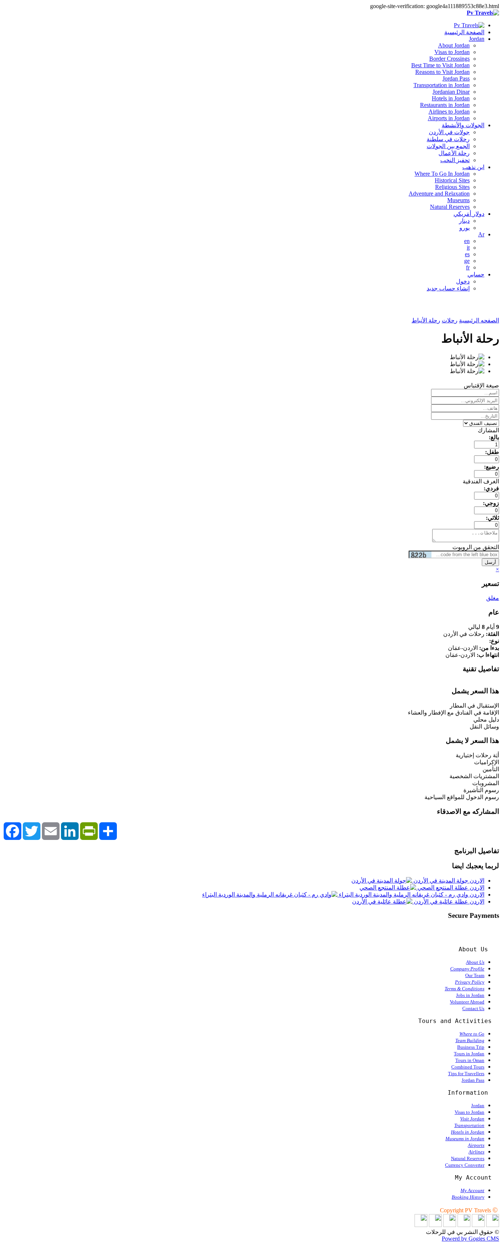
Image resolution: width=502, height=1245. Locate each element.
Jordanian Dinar (451, 92)
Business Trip (470, 1047)
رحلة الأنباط (426, 320)
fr (468, 267)
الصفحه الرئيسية (479, 320)
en (467, 241)
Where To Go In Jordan (442, 174)
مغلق (492, 598)
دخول (463, 281)
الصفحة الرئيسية (464, 32)
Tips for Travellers (466, 1073)
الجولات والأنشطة (463, 125)
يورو (464, 228)
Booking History (468, 1197)
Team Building (469, 1040)
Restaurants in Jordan (445, 105)
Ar (481, 234)
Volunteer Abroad (467, 1002)
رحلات (450, 320)
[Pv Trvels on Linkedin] (492, 1225)
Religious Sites (452, 187)
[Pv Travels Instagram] (435, 1225)
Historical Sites (452, 180)
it (468, 247)
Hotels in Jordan (451, 98)
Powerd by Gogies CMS (470, 1238)
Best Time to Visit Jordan (440, 65)
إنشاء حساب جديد (448, 288)
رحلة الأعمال (454, 153)
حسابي (475, 274)
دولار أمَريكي (468, 214)
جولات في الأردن (449, 132)
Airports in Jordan (449, 118)
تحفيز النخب (455, 160)
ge (467, 261)
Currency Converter (464, 1165)
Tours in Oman (469, 1060)
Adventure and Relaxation (439, 193)
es (467, 254)
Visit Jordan (472, 1118)
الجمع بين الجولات (448, 146)
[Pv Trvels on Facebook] (478, 1225)
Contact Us (473, 1008)
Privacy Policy (469, 982)
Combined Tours (467, 1067)
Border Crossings (449, 59)
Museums (458, 200)
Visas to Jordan (452, 52)
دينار (464, 221)
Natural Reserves (450, 207)
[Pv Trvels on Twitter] (464, 1225)
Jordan (476, 39)
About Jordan (454, 45)
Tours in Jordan (469, 1053)
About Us (475, 962)
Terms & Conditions (464, 988)
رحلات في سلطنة (448, 139)
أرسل (490, 562)
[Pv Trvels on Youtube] (421, 1225)
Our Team (474, 975)
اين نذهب (473, 167)
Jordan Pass (456, 78)
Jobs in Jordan (470, 995)
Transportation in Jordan (441, 85)
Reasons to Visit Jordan (442, 72)
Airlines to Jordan (449, 111)
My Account (472, 1190)
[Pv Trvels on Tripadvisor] (449, 1225)
